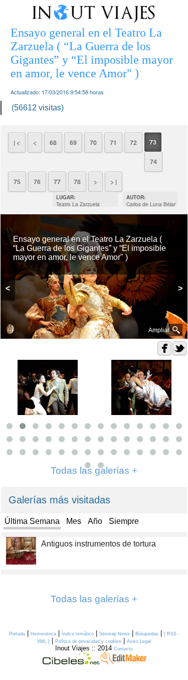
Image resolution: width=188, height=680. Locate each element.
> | (113, 181)
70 (93, 142)
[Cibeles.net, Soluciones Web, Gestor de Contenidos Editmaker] (71, 661)
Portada (17, 633)
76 (37, 181)
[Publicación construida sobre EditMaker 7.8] (123, 661)
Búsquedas (146, 633)
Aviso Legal (139, 641)
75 (17, 181)
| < (17, 142)
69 (73, 142)
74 (153, 161)
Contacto (123, 648)
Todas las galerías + (94, 599)
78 (77, 181)
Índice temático (78, 633)
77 (57, 181)
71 (113, 142)
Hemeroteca (43, 633)
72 (133, 142)
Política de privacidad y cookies (88, 641)
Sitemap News (114, 633)
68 (53, 142)
